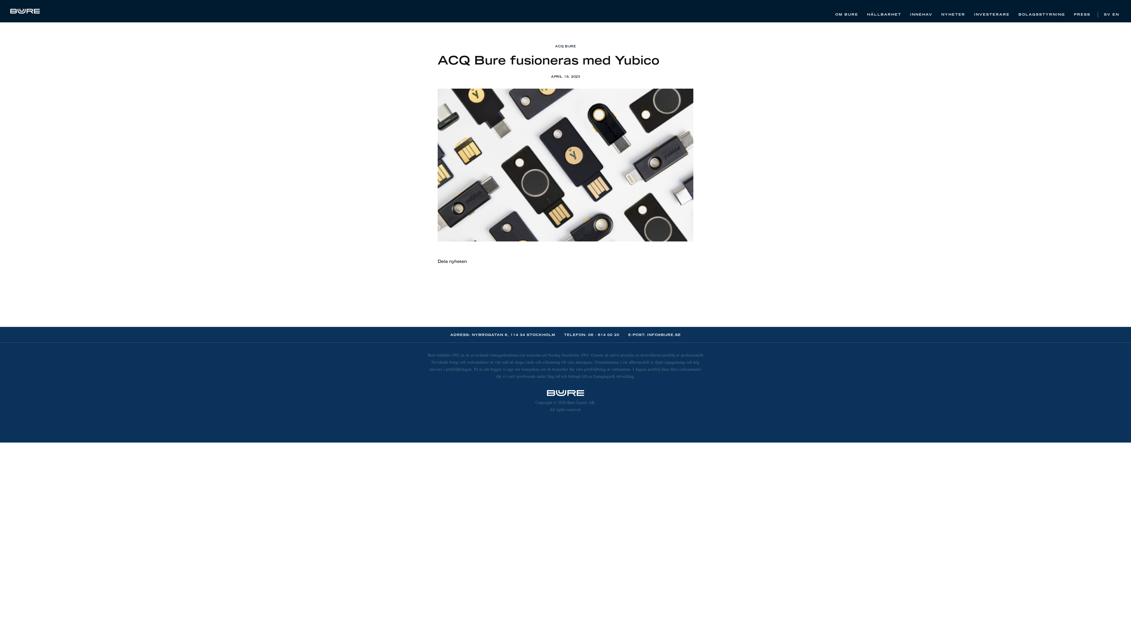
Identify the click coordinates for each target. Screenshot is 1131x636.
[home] (25, 11)
